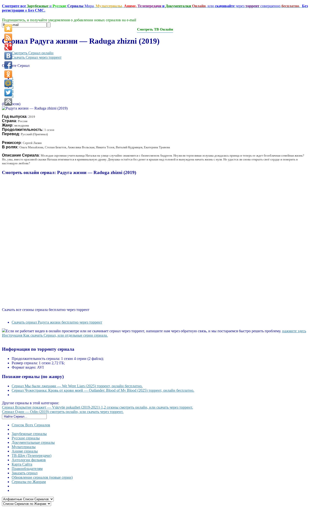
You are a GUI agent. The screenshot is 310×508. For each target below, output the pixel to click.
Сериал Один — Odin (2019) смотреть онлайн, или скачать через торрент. (63, 412)
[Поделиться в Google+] (8, 46)
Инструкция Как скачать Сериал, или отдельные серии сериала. (55, 335)
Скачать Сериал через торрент (37, 57)
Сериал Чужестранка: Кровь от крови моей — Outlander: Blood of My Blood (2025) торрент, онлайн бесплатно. (103, 390)
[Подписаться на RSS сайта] (8, 37)
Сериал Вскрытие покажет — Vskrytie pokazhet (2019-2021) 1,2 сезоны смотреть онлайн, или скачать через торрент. (97, 407)
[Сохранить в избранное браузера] (8, 28)
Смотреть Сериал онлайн (33, 53)
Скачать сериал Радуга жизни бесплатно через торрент (57, 322)
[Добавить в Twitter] (8, 92)
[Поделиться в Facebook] (8, 65)
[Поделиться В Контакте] (8, 56)
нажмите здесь (294, 331)
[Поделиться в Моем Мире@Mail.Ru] (8, 83)
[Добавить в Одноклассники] (8, 74)
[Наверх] (8, 102)
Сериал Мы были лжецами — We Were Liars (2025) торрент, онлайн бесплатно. (77, 386)
